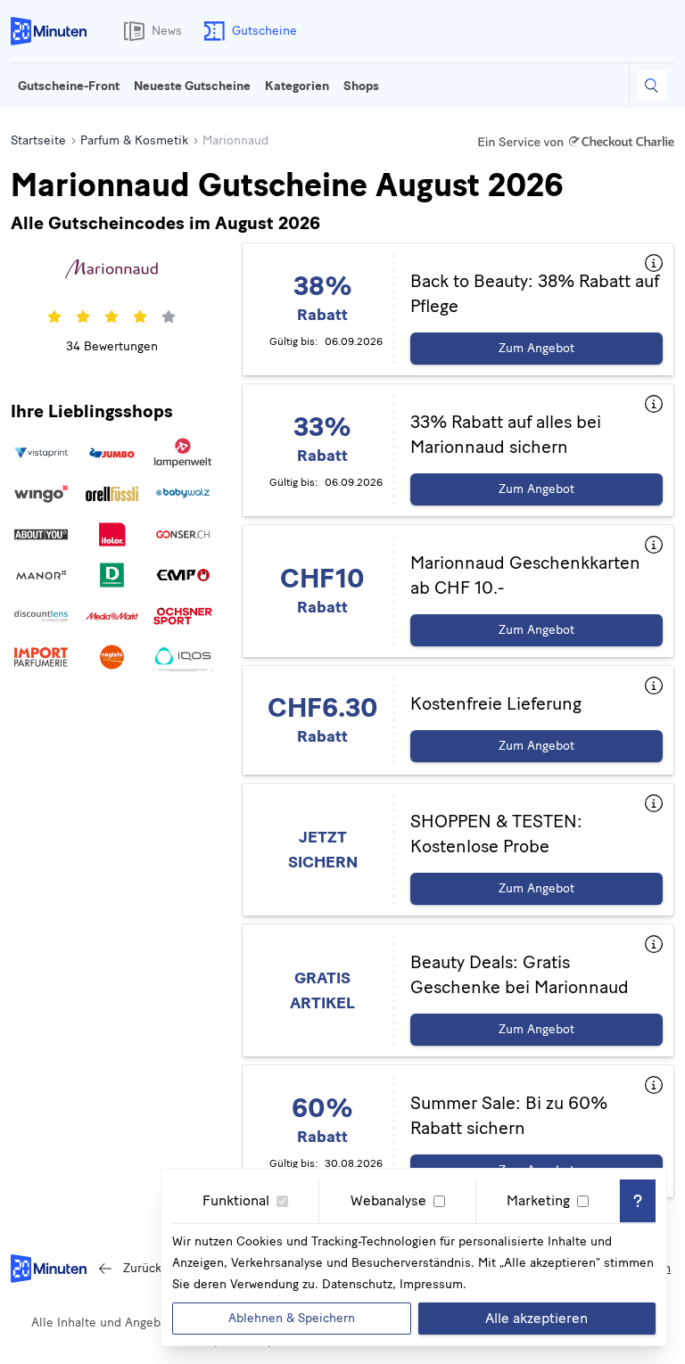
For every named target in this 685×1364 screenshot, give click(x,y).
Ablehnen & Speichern (291, 1318)
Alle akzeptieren (536, 1318)
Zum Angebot (536, 348)
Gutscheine (264, 30)
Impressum (431, 1284)
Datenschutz (357, 1284)
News (167, 30)
